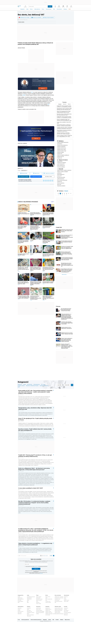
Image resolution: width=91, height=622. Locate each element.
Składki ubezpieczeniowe (58, 612)
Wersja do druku (24, 160)
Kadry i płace (20, 614)
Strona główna (20, 11)
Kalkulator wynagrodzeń (61, 148)
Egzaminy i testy (29, 613)
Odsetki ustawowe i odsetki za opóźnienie (64, 172)
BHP (27, 603)
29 (68, 195)
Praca (37, 603)
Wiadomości (29, 11)
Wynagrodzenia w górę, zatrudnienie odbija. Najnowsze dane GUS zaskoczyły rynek (64, 111)
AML (55, 604)
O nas (19, 621)
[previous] (41, 557)
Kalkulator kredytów (60, 154)
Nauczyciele (29, 612)
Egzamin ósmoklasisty (30, 616)
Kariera (49, 621)
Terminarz (61, 192)
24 (58, 195)
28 (66, 195)
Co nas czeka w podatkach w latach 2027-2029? (64, 124)
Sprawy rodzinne (38, 598)
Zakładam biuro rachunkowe (59, 598)
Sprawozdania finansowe (58, 603)
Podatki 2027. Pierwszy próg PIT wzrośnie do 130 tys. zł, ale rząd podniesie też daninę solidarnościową (64, 108)
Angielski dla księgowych (44, 387)
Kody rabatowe (66, 612)
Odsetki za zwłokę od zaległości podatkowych (62, 174)
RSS (53, 621)
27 (64, 195)
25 (60, 195)
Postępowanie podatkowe (61, 164)
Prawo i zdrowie (38, 605)
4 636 (51, 557)
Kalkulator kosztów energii (61, 152)
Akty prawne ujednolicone (40, 614)
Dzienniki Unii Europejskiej (40, 613)
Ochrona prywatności (25, 621)
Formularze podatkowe (61, 168)
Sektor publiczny (37, 9)
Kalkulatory (61, 143)
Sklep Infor (37, 604)
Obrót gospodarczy (36, 386)
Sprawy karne (38, 599)
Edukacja (65, 9)
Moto (54, 9)
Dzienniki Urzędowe (39, 612)
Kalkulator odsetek (48, 613)
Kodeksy (37, 615)
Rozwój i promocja (20, 613)
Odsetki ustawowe (57, 614)
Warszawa (42, 120)
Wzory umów (66, 613)
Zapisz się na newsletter (50, 160)
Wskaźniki (61, 170)
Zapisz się (42, 75)
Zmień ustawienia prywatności (36, 621)
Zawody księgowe (20, 603)
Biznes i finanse (48, 598)
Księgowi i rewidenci (21, 387)
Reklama (61, 621)
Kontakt (57, 621)
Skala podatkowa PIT (60, 176)
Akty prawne (38, 608)
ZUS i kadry (43, 386)
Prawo (43, 9)
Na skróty (65, 608)
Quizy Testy (59, 186)
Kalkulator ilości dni (60, 158)
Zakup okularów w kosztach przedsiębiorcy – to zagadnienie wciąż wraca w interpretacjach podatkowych (64, 133)
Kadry (27, 9)
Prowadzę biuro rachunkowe (59, 599)
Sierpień (66, 192)
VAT (32, 79)
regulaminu (36, 568)
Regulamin (45, 621)
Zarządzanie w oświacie (30, 614)
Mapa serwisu (67, 621)
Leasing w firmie (48, 603)
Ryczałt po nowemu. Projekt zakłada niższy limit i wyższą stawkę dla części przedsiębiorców (64, 116)
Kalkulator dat (59, 159)
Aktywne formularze (63, 161)
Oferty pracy (66, 616)
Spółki (46, 599)
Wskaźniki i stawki (58, 608)
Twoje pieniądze (48, 9)
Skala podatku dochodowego (59, 615)
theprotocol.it (66, 615)
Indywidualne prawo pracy (31, 598)
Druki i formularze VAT (61, 167)
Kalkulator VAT (59, 155)
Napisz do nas (37, 160)
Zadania (19, 612)
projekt (24, 82)
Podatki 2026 (59, 229)
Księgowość (22, 9)
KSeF (70, 9)
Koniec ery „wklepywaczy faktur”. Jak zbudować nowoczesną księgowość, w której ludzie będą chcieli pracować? (64, 122)
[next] (53, 557)
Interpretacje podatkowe (61, 187)
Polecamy (58, 308)
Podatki (24, 386)
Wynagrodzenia (29, 599)
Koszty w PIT (59, 177)
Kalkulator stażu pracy (49, 614)
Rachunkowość (59, 163)
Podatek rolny (59, 183)
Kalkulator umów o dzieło (61, 151)
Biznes (31, 9)
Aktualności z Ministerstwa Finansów (32, 387)
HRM (28, 604)
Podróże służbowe (57, 613)
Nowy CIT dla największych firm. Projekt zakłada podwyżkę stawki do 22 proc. (63, 114)
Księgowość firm (20, 597)
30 (70, 195)
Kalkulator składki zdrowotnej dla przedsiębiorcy (62, 145)
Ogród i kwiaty (66, 603)
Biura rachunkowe (58, 597)
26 (62, 195)
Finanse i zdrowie (48, 604)
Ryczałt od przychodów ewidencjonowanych (61, 180)
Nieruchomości (59, 9)
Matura (28, 615)
